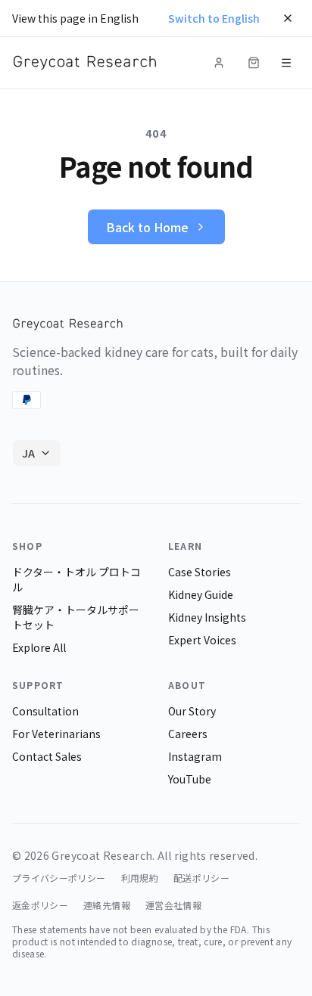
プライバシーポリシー (59, 878)
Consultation (45, 710)
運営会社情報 (173, 905)
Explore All (39, 647)
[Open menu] (286, 62)
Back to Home (147, 227)
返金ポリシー (40, 905)
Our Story (192, 710)
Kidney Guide (200, 594)
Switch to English (214, 18)
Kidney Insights (207, 617)
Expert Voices (202, 639)
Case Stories (199, 571)
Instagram (195, 756)
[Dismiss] (288, 18)
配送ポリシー (201, 878)
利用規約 (139, 878)
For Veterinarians (56, 733)
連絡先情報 (106, 905)
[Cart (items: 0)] (254, 62)
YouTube (189, 779)
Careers (187, 733)
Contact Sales (47, 756)
